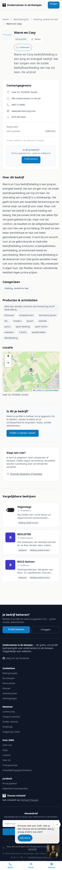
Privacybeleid (10, 783)
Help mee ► (25, 838)
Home (6, 19)
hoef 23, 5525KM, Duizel (15, 394)
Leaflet (38, 390)
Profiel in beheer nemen (22, 432)
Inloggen (54, 3)
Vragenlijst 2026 (11, 731)
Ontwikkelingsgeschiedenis (17, 770)
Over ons (7, 744)
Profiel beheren (31, 159)
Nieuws (6, 688)
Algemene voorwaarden (15, 788)
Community (9, 711)
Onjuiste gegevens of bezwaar (26, 473)
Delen (37, 39)
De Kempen (9, 678)
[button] (32, 371)
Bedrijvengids (21, 19)
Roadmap (8, 726)
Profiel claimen (10, 721)
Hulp (5, 750)
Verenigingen (10, 698)
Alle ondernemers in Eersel (26, 98)
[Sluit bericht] (57, 824)
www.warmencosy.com (24, 110)
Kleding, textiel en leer (46, 19)
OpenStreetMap (52, 390)
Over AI (6, 760)
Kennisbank (9, 683)
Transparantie (10, 765)
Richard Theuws (29, 799)
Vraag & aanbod (11, 716)
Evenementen (10, 693)
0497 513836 (18, 104)
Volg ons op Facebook (17, 658)
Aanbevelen (24, 47)
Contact (7, 755)
